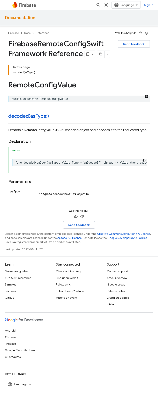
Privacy (21, 373)
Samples (10, 284)
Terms (9, 373)
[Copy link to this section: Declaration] (35, 141)
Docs (27, 33)
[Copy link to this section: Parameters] (35, 181)
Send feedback (134, 44)
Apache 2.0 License (69, 238)
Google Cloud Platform (20, 350)
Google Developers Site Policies (127, 238)
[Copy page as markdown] (101, 54)
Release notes (116, 291)
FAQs (110, 304)
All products (13, 357)
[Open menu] (6, 5)
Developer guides (16, 271)
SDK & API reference (18, 278)
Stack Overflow (117, 278)
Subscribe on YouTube (70, 291)
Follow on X (63, 284)
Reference (42, 33)
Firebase (13, 33)
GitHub (9, 297)
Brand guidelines (118, 297)
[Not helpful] (147, 33)
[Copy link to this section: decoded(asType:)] (53, 116)
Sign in (148, 5)
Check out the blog (68, 271)
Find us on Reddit (67, 278)
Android (10, 330)
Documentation (20, 17)
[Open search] (98, 4)
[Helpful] (140, 33)
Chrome (10, 337)
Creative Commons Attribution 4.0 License (123, 234)
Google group (116, 284)
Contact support (117, 271)
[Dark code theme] (146, 96)
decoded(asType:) (28, 116)
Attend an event (66, 297)
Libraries (10, 291)
